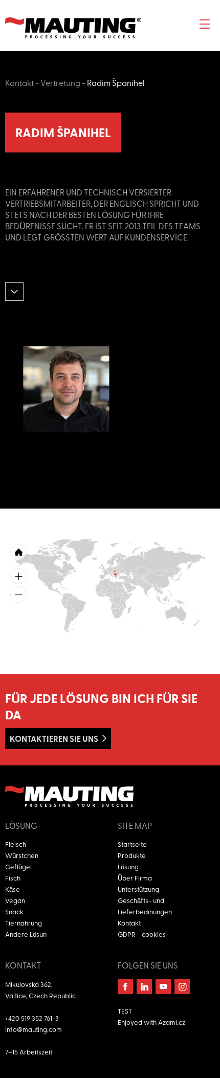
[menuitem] (114, 574)
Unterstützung (138, 889)
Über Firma (135, 877)
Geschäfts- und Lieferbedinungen (145, 906)
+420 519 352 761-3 (32, 1018)
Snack (14, 911)
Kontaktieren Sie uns (54, 738)
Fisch (12, 877)
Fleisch (15, 844)
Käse (12, 889)
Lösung (128, 866)
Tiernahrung (23, 922)
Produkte (132, 855)
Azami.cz (171, 1022)
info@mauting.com (33, 1029)
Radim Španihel (116, 82)
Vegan (15, 900)
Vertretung (60, 82)
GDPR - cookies (142, 934)
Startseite (132, 844)
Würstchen (21, 855)
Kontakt (19, 82)
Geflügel (18, 866)
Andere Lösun (26, 934)
